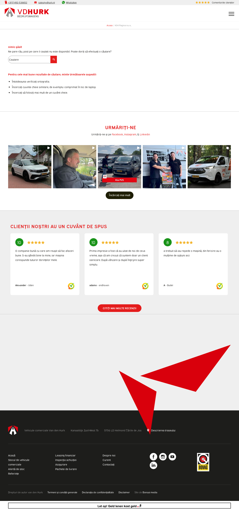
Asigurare (61, 464)
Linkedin (145, 134)
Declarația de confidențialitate (98, 492)
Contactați (108, 464)
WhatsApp (71, 2)
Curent (107, 460)
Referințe (13, 473)
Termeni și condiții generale (62, 492)
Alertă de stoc (16, 469)
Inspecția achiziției (66, 460)
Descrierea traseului (163, 430)
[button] (29, 166)
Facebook (117, 134)
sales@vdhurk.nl (46, 2)
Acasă (11, 455)
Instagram (130, 134)
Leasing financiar (65, 455)
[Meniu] (230, 13)
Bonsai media (150, 492)
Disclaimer (124, 492)
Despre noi (109, 455)
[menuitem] (214, 2)
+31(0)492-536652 (17, 2)
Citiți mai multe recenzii (119, 308)
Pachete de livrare (66, 469)
